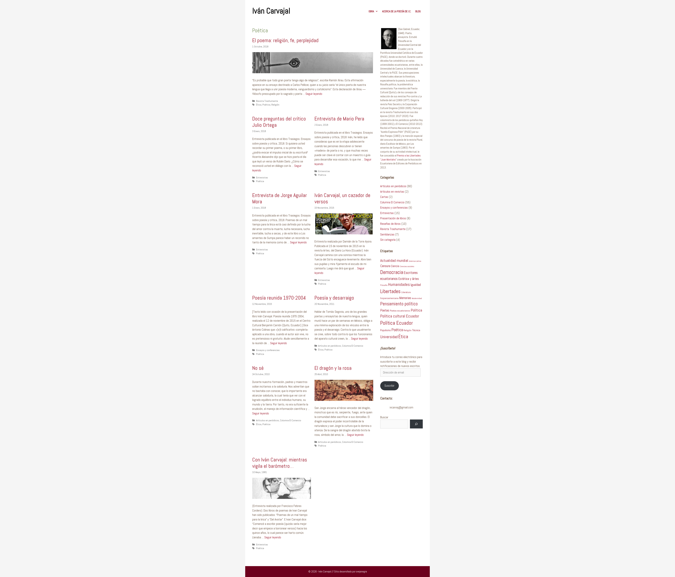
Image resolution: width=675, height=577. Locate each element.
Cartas (384, 197)
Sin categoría (388, 240)
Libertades (390, 291)
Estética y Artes (408, 279)
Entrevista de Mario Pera (339, 118)
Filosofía (383, 285)
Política (416, 310)
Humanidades (399, 284)
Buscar (384, 417)
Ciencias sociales (407, 266)
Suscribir (389, 386)
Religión (275, 104)
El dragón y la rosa (333, 368)
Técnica (416, 330)
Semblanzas (387, 234)
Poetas (384, 310)
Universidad (389, 336)
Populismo (385, 330)
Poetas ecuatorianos (400, 310)
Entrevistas (262, 177)
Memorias (405, 298)
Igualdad (415, 285)
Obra (371, 11)
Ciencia (395, 266)
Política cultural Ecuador (399, 316)
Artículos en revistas (392, 192)
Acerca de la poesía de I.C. (396, 11)
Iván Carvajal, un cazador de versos (342, 198)
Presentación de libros (393, 218)
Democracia (391, 272)
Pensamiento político (399, 304)
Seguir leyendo (314, 94)
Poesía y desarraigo (334, 297)
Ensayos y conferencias (268, 350)
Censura (385, 266)
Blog (418, 11)
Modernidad (417, 298)
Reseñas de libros (390, 224)
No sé (258, 368)
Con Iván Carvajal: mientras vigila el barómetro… (279, 462)
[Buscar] (416, 423)
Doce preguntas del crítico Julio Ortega (279, 121)
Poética (266, 104)
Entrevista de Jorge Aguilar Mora (279, 198)
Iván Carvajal (271, 11)
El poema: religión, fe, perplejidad (285, 40)
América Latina (415, 261)
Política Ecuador (396, 323)
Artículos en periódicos (329, 345)
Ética (258, 104)
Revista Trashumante (267, 101)
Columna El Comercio (352, 345)
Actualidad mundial (394, 260)
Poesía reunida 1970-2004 (279, 297)
